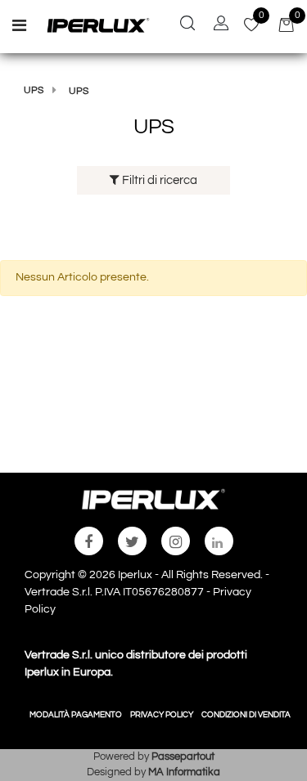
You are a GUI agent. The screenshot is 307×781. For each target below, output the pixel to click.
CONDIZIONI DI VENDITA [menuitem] (246, 715)
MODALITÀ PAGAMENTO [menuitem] (75, 715)
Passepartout (182, 756)
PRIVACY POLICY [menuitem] (161, 715)
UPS (33, 90)
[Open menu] (19, 28)
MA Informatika (184, 772)
